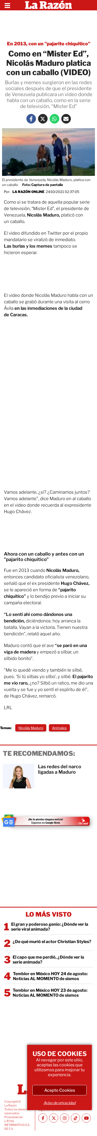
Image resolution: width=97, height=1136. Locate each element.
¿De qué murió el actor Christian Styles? (52, 941)
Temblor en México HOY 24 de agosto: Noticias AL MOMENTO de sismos (50, 976)
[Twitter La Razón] (43, 119)
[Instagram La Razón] (64, 1118)
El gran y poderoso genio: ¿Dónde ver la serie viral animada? (49, 927)
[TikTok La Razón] (75, 1118)
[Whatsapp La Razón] (54, 119)
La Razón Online (28, 192)
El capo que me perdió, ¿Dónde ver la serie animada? (48, 960)
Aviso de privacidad (59, 1103)
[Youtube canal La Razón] (86, 1118)
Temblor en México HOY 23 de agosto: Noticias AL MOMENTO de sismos (50, 993)
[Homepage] (48, 5)
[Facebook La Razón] (31, 119)
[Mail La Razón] (66, 119)
